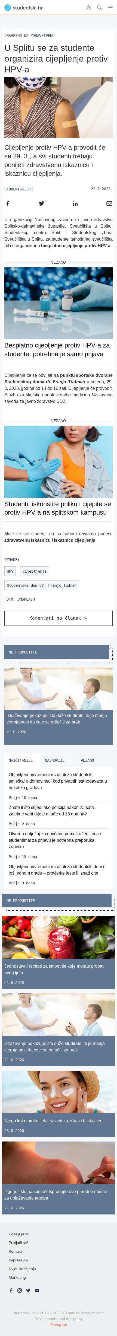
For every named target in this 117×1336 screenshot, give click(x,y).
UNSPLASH (26, 599)
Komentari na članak (55, 618)
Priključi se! (18, 1243)
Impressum (18, 1260)
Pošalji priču (19, 1234)
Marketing (17, 1277)
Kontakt (15, 1251)
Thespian (58, 1324)
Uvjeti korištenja (22, 1269)
